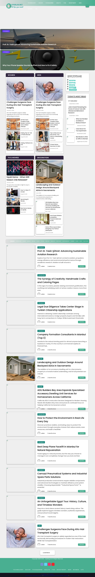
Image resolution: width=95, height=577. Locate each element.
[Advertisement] (47, 17)
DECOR (41, 3)
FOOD (42, 241)
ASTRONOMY (65, 241)
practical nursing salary (34, 575)
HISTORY (58, 241)
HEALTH (58, 3)
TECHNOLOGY (32, 3)
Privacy (51, 574)
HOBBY (72, 241)
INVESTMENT (72, 3)
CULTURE (85, 241)
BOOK (33, 241)
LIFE (36, 9)
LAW (77, 241)
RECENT (12, 241)
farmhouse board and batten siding (56, 575)
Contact (44, 574)
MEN (80, 3)
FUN (65, 3)
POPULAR (18, 241)
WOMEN (30, 9)
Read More (82, 266)
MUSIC (29, 241)
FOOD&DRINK (49, 3)
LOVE (38, 241)
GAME (24, 241)
